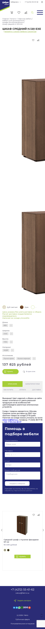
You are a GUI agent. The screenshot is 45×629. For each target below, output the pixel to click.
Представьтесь (11, 440)
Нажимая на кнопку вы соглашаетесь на (21, 489)
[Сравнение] (26, 12)
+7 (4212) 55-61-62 (31, 2)
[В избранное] (33, 40)
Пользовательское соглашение (22, 624)
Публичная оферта (22, 619)
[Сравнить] (38, 40)
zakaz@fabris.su (22, 593)
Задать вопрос (24, 600)
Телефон (9, 451)
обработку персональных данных (18, 490)
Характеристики (32, 384)
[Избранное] (19, 12)
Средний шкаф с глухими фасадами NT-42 (21, 540)
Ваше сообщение (12, 470)
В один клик (30, 371)
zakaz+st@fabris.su (10, 420)
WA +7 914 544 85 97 (12, 422)
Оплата (22, 390)
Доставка (36, 390)
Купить (10, 371)
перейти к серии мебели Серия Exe (20, 31)
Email (7, 461)
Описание (12, 384)
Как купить (8, 390)
